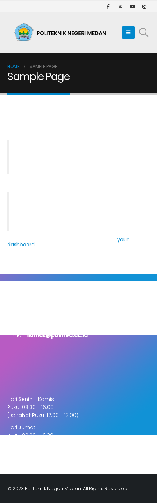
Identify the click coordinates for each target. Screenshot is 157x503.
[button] (128, 32)
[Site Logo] (62, 32)
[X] (120, 6)
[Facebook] (108, 6)
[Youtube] (132, 6)
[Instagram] (144, 6)
